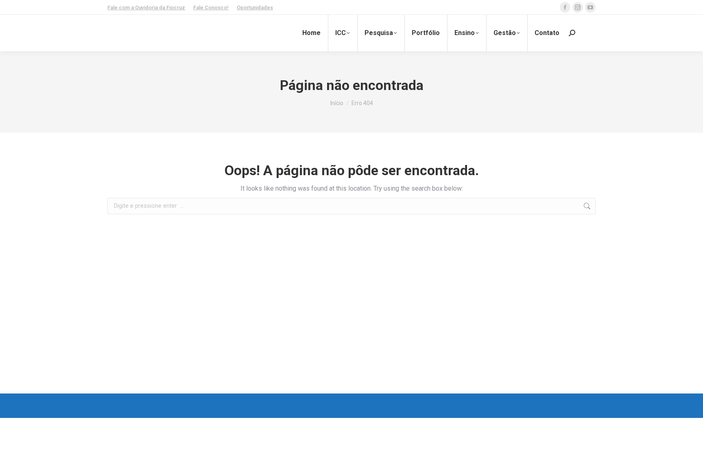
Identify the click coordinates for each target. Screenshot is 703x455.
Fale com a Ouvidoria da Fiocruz (146, 7)
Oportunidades (255, 7)
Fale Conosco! (211, 7)
